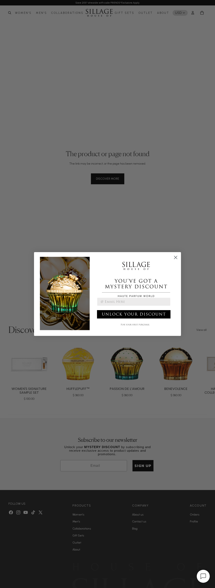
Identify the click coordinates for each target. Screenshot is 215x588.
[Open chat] (203, 576)
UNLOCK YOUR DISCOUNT (134, 314)
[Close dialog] (175, 257)
